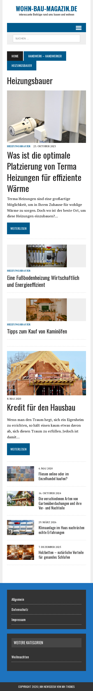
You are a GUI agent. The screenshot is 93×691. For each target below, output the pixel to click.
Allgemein (18, 599)
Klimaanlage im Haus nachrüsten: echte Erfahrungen (62, 530)
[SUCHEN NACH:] (46, 38)
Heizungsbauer (18, 146)
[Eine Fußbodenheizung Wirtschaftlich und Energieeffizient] (46, 264)
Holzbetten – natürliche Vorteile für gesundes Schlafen (61, 555)
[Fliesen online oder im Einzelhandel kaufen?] (20, 478)
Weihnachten (20, 656)
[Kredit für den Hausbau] (46, 392)
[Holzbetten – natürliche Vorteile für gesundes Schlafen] (20, 556)
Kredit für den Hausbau (41, 407)
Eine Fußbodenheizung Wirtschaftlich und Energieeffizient (43, 280)
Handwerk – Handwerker (45, 56)
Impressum (19, 619)
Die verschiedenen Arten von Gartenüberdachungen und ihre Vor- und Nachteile (60, 503)
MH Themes (68, 687)
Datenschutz (20, 609)
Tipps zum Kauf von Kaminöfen (37, 331)
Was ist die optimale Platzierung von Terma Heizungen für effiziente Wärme (44, 171)
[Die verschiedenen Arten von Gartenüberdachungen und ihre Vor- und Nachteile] (20, 502)
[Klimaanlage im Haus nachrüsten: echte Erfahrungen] (20, 532)
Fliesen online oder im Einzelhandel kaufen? (54, 476)
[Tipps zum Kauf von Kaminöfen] (46, 318)
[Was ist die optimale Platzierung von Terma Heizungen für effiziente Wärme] (46, 139)
